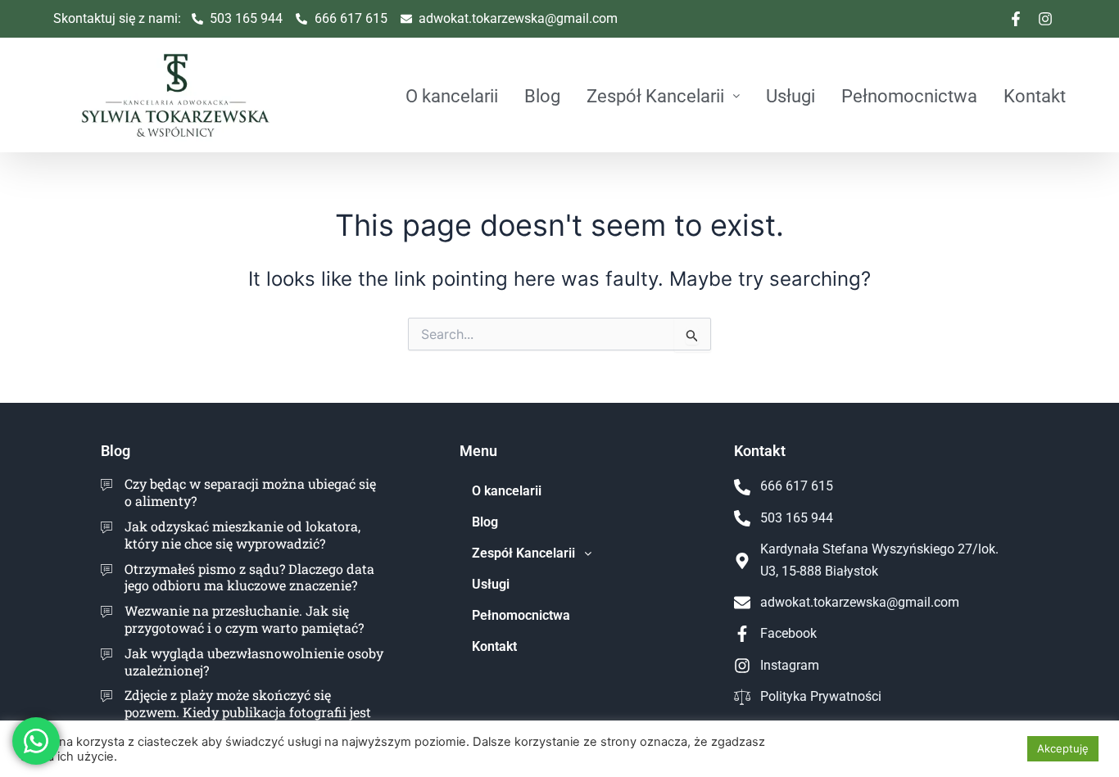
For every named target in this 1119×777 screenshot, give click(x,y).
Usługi (790, 95)
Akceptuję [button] (1063, 748)
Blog (542, 95)
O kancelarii (451, 95)
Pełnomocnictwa (909, 95)
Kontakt (1034, 95)
